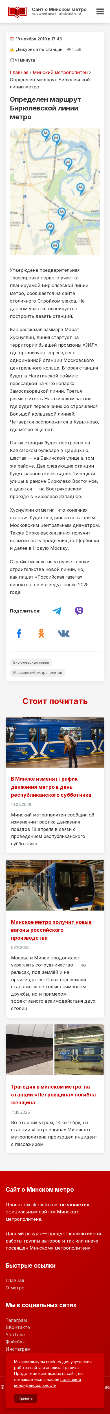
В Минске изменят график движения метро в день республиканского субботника (55, 785)
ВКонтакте (18, 1327)
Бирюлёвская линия (31, 662)
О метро (15, 1288)
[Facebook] (19, 633)
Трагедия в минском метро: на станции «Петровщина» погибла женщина (55, 1089)
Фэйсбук (15, 1342)
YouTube (15, 1334)
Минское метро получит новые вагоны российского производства (55, 939)
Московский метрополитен (37, 672)
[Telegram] (57, 611)
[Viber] (79, 611)
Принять (26, 1398)
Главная (19, 72)
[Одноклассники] (41, 633)
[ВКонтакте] (63, 633)
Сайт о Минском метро (49, 17)
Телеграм (16, 1320)
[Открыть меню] (100, 11)
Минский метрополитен (60, 72)
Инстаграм (18, 1349)
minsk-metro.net (41, 1204)
